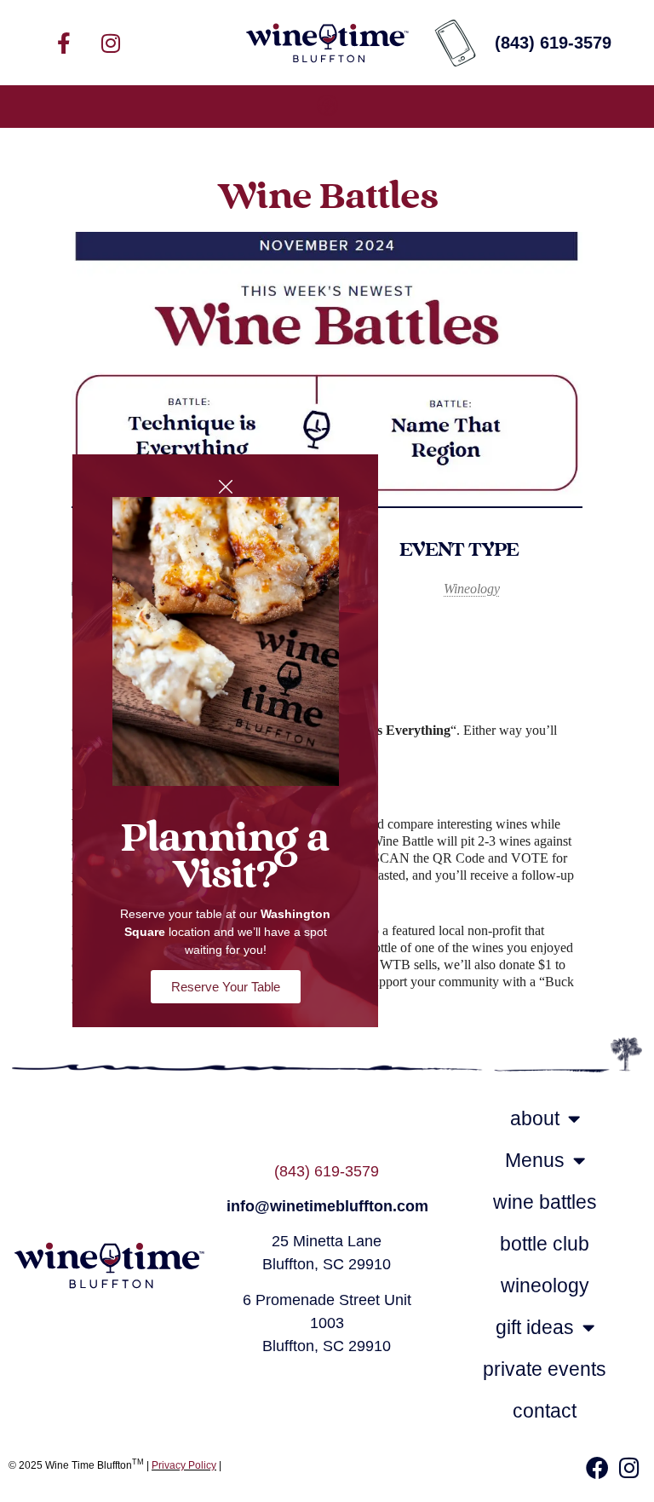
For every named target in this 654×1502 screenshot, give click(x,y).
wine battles (545, 1202)
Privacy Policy (184, 1465)
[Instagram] (110, 42)
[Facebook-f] (64, 42)
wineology (545, 1285)
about (534, 1118)
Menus (535, 1160)
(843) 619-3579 (326, 1171)
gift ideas (535, 1327)
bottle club (544, 1244)
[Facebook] (597, 1467)
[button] (327, 106)
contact (545, 1411)
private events (544, 1369)
